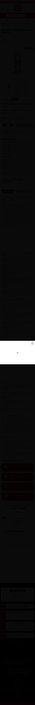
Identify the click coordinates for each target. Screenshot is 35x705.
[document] (17, 352)
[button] (32, 343)
